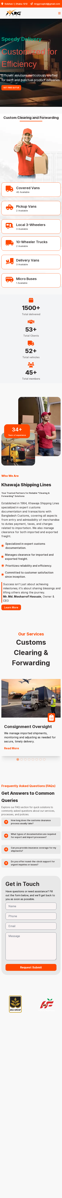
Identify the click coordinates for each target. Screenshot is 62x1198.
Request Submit (31, 967)
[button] (18, 759)
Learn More (11, 607)
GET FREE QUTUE (11, 90)
